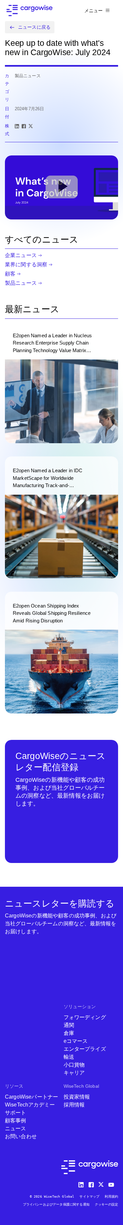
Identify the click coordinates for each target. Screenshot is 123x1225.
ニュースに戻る (34, 27)
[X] (31, 126)
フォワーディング (85, 1017)
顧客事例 (15, 1120)
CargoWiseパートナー (31, 1097)
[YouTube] (112, 1183)
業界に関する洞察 (26, 264)
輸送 (69, 1057)
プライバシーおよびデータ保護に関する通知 (56, 1204)
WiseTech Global (81, 1086)
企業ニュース (21, 255)
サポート (15, 1112)
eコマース (76, 1041)
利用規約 (111, 1196)
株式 (7, 129)
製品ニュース (21, 283)
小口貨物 (74, 1065)
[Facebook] (24, 126)
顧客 (10, 274)
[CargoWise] (29, 10)
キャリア (74, 1073)
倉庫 (69, 1033)
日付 (7, 112)
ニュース (15, 1128)
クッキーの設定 (106, 1204)
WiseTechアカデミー (30, 1105)
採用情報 (74, 1105)
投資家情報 (77, 1097)
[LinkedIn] (17, 126)
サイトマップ (89, 1196)
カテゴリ (7, 87)
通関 (69, 1025)
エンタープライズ (85, 1049)
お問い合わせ (21, 1136)
